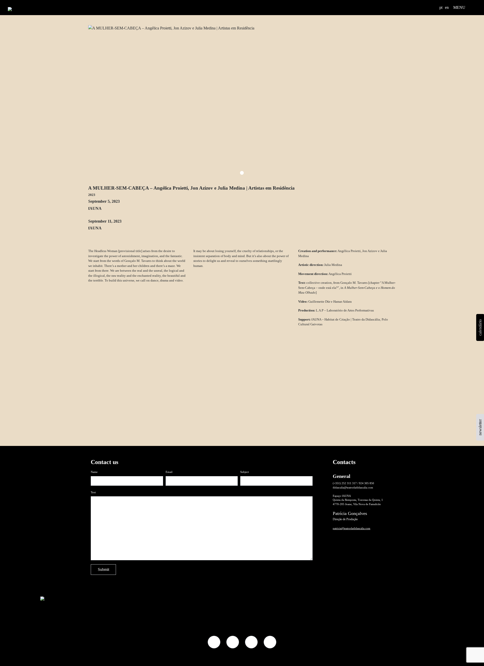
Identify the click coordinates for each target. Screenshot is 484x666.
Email (169, 471)
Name (94, 471)
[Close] (389, 427)
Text (93, 492)
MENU (459, 7)
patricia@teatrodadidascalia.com (351, 528)
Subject (244, 471)
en (447, 7)
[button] (433, 7)
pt (440, 7)
